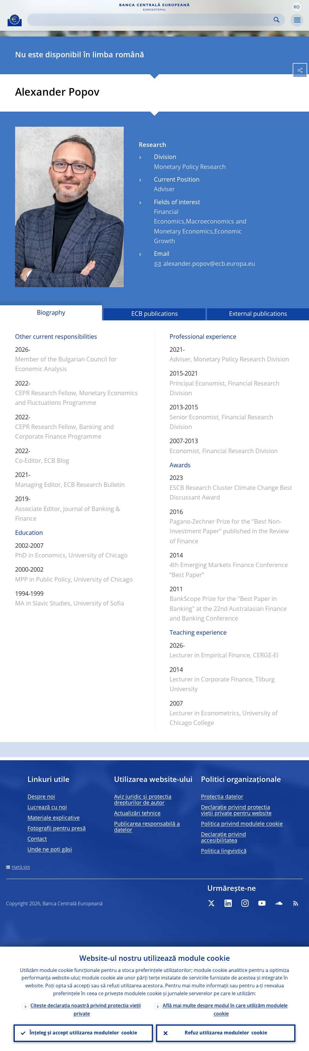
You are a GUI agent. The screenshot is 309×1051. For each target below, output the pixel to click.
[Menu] (297, 20)
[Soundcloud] (279, 903)
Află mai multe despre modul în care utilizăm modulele (225, 1010)
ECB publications (154, 314)
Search (277, 19)
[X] (211, 903)
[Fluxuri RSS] (295, 903)
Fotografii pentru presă (56, 828)
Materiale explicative (53, 818)
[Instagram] (245, 903)
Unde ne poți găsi (49, 850)
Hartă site (21, 867)
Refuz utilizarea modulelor (226, 1033)
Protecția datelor (222, 797)
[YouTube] (262, 903)
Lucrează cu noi (47, 807)
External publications (258, 314)
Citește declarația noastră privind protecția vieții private (85, 1010)
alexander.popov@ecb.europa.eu (209, 264)
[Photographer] (118, 282)
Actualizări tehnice (137, 813)
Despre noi (41, 797)
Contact (37, 839)
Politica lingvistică (224, 851)
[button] (296, 6)
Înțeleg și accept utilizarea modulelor (83, 1033)
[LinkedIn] (228, 903)
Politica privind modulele (242, 824)
